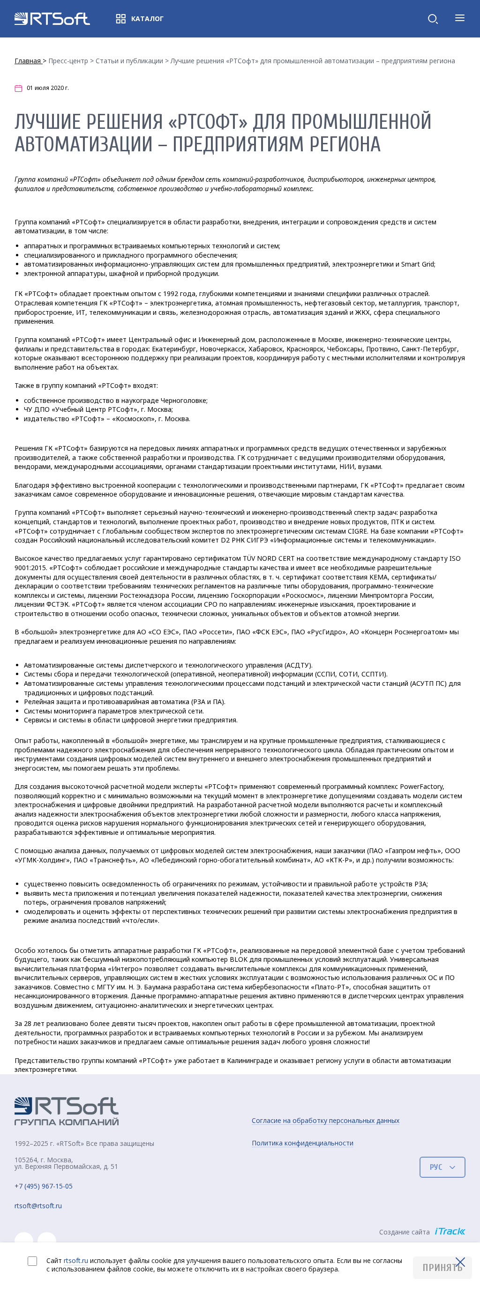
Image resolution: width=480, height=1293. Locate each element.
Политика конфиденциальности (302, 1143)
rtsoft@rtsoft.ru (38, 1206)
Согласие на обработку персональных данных (325, 1120)
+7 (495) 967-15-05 (44, 1186)
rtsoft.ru (76, 1260)
